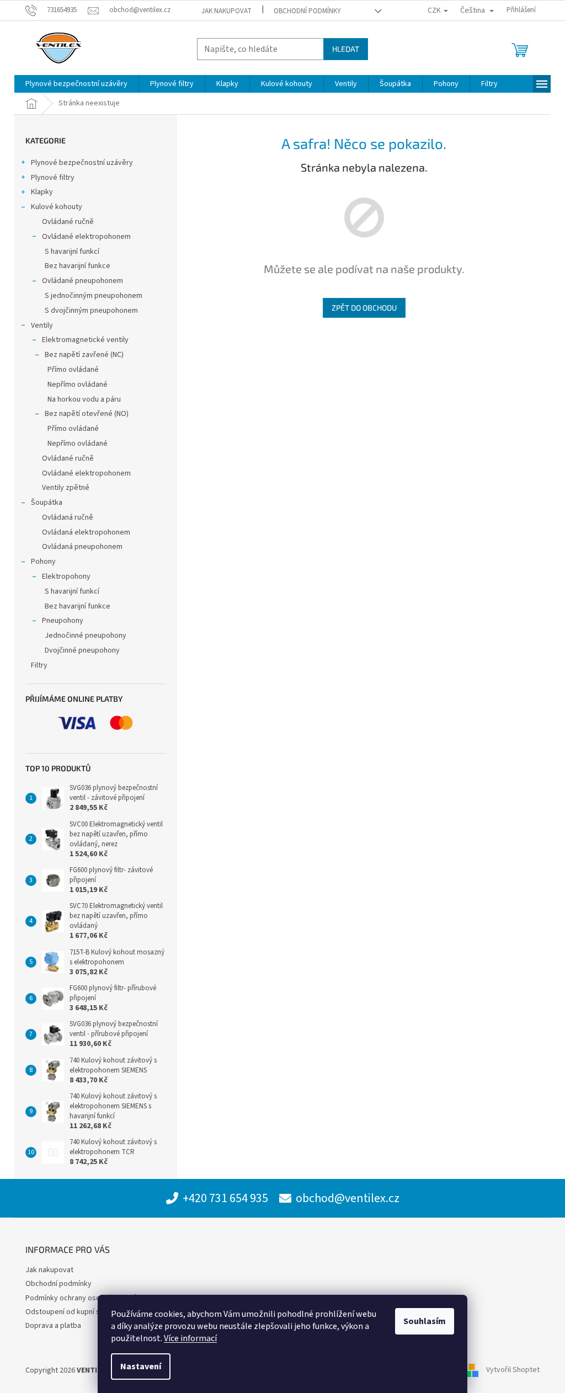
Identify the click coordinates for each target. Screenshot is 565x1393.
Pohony (43, 561)
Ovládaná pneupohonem (82, 546)
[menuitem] (76, 84)
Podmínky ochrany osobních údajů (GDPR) (93, 1298)
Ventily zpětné (65, 487)
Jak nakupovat (226, 11)
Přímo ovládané (73, 369)
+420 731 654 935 (225, 1198)
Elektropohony (66, 576)
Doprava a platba (53, 1325)
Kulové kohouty (56, 206)
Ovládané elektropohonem (86, 236)
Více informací (190, 1338)
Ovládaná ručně (67, 517)
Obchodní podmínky (307, 11)
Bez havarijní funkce (77, 265)
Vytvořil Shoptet (513, 1370)
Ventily (42, 325)
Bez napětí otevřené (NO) (87, 413)
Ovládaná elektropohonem (86, 532)
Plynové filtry (52, 177)
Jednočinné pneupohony (85, 635)
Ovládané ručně (68, 221)
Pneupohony (62, 620)
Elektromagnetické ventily (85, 339)
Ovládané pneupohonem (82, 280)
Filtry (39, 665)
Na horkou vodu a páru (84, 399)
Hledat (345, 49)
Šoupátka (46, 502)
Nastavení (140, 1366)
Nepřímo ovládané (77, 384)
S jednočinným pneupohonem (93, 295)
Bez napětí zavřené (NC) (84, 354)
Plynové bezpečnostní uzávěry (82, 162)
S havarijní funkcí (72, 251)
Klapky (42, 192)
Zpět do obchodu (364, 307)
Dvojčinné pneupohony (82, 650)
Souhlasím (424, 1321)
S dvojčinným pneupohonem (91, 310)
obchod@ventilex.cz (347, 1198)
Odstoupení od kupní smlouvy (74, 1311)
